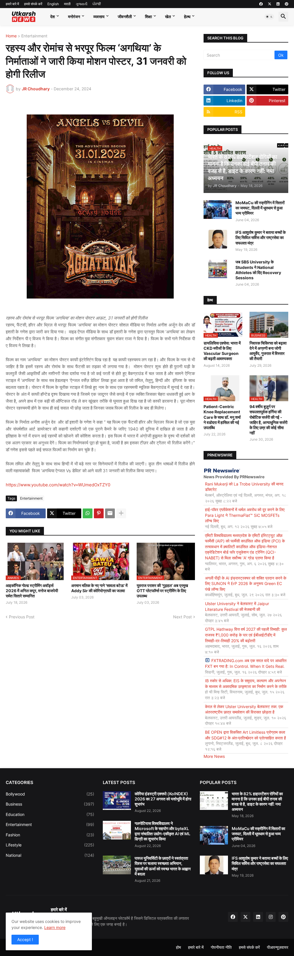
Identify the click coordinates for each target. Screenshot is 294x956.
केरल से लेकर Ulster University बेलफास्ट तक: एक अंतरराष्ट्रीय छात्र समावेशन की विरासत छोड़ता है (244, 709)
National (50, 855)
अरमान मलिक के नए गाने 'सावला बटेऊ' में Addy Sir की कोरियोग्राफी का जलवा (99, 588)
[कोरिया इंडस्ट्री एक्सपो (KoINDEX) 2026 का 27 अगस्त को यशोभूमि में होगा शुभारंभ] (117, 800)
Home (11, 36)
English (53, 4)
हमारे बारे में (12, 4)
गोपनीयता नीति (221, 947)
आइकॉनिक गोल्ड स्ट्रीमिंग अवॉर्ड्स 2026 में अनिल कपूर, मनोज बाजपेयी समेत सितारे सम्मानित (32, 590)
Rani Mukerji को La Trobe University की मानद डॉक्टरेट (244, 486)
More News (214, 756)
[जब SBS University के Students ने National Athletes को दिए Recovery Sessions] (218, 268)
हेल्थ (187, 16)
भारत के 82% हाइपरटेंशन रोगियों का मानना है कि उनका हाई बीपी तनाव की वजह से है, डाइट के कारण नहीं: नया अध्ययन (257, 801)
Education (50, 814)
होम (178, 947)
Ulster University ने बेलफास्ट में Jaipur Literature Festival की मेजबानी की (237, 606)
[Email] (110, 513)
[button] (269, 17)
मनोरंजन (74, 16)
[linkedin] (278, 4)
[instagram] (271, 917)
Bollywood (50, 793)
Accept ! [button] (25, 939)
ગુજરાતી (81, 4)
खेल (168, 16)
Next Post (182, 616)
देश (52, 16)
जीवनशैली (125, 16)
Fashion (50, 834)
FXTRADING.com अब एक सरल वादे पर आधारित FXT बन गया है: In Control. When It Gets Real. (246, 663)
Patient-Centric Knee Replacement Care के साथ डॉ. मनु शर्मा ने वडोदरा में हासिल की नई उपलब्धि (222, 417)
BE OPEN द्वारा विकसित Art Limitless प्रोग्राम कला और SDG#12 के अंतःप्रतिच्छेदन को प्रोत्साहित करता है (245, 735)
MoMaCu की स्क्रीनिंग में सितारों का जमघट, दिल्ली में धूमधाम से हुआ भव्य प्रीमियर (260, 207)
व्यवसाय (99, 16)
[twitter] (269, 4)
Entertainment (34, 36)
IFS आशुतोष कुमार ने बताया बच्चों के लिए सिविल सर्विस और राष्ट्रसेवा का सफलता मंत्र (260, 237)
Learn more (54, 927)
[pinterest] (286, 4)
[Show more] (121, 513)
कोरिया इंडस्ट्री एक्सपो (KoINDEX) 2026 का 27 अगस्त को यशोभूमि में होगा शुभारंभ (163, 798)
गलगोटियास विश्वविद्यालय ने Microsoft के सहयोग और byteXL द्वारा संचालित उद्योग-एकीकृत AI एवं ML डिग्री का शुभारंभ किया (162, 831)
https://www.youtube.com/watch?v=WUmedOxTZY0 (58, 484)
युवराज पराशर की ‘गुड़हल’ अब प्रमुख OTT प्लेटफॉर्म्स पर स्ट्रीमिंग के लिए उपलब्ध (162, 590)
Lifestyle (50, 844)
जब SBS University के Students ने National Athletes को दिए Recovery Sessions (258, 269)
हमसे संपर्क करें (33, 4)
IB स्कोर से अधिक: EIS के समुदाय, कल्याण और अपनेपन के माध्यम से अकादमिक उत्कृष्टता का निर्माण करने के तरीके (246, 683)
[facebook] (261, 4)
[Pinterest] (99, 513)
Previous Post (21, 616)
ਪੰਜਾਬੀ (96, 4)
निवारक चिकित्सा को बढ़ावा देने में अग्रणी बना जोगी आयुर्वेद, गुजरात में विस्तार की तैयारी (268, 351)
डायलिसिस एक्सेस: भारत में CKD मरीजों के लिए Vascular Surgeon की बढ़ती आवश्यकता (222, 351)
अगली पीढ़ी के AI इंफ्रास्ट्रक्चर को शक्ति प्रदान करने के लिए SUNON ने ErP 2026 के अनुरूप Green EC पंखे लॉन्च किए (245, 583)
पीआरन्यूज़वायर (277, 947)
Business (50, 804)
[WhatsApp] (87, 513)
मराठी (67, 4)
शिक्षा (148, 16)
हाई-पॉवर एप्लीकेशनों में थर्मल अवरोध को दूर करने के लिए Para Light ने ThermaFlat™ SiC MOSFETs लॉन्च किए (245, 515)
